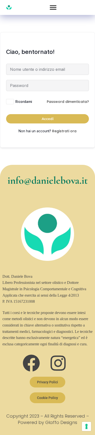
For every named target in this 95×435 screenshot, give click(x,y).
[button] (53, 7)
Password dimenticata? (68, 101)
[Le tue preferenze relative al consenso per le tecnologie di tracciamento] (86, 426)
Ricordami (23, 101)
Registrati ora (64, 131)
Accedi (48, 119)
